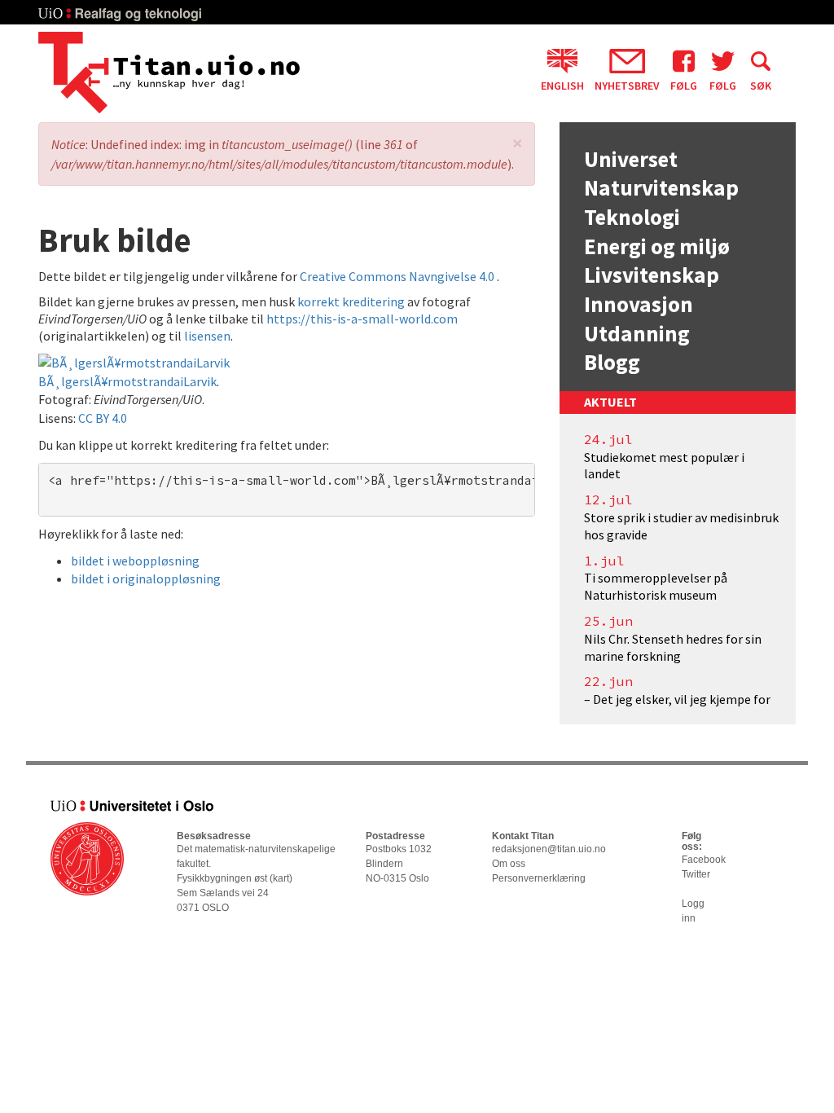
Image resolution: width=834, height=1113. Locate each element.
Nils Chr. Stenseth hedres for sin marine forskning (673, 647)
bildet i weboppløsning (135, 560)
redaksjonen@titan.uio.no (549, 849)
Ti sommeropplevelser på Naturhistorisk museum (655, 586)
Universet (631, 159)
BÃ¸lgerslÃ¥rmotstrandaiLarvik (127, 381)
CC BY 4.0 (102, 418)
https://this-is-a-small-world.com (362, 318)
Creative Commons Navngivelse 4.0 (398, 276)
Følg (683, 84)
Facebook (704, 859)
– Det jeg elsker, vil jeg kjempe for (677, 699)
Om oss (508, 863)
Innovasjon (638, 304)
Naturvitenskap (661, 187)
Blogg (612, 362)
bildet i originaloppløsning (146, 578)
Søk (760, 84)
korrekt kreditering (351, 301)
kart (281, 878)
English (562, 84)
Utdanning (637, 333)
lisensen (207, 336)
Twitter (696, 874)
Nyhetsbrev (627, 84)
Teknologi (632, 217)
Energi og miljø (657, 246)
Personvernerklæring (539, 878)
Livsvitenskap (651, 274)
